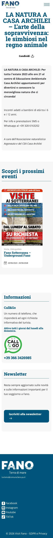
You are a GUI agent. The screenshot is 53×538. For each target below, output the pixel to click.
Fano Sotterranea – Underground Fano (17, 254)
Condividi (24, 56)
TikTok (9, 516)
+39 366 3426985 (17, 357)
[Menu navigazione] (46, 5)
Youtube (10, 512)
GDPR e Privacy (38, 533)
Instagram (11, 507)
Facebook (11, 503)
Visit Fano (21, 533)
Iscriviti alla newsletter (25, 414)
